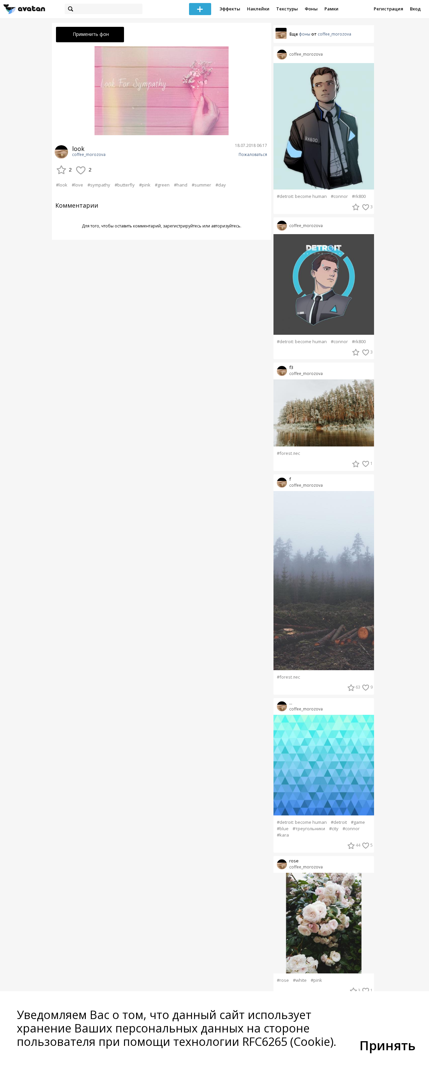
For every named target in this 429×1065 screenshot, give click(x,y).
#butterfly (125, 185)
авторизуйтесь (225, 226)
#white (300, 980)
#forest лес (288, 453)
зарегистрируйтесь (182, 226)
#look (61, 185)
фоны (304, 34)
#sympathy (98, 185)
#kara (283, 835)
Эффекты (230, 9)
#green (162, 185)
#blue (283, 829)
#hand (180, 185)
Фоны (311, 9)
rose (294, 861)
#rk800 (359, 196)
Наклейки (258, 9)
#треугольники (309, 829)
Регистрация (388, 9)
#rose (283, 980)
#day (221, 185)
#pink (144, 185)
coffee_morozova (89, 155)
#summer (201, 185)
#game (358, 822)
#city (334, 829)
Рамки (331, 9)
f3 (291, 367)
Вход (415, 9)
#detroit (339, 822)
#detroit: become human (302, 196)
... (290, 703)
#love (77, 185)
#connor (339, 196)
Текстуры (287, 9)
